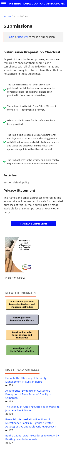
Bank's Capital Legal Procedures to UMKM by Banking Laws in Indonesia (32, 437)
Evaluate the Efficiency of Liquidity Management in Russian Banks (25, 379)
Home (7, 16)
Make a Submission (33, 223)
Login (11, 37)
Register (23, 37)
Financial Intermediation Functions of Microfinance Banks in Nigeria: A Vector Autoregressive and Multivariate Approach (30, 423)
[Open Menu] (3, 3)
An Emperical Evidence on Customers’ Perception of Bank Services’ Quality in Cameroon (28, 394)
